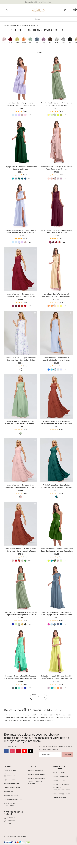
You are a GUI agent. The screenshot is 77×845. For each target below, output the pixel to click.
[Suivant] (44, 697)
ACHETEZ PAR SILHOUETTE (36, 778)
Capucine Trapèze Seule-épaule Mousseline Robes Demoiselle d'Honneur (56, 104)
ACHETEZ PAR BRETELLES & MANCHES (36, 783)
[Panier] (74, 10)
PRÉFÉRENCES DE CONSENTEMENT (9, 804)
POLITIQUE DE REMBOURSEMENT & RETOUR (61, 789)
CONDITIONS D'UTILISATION (13, 800)
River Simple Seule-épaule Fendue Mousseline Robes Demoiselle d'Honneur (56, 359)
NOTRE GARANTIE (9, 780)
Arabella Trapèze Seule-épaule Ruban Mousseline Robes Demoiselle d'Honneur (20, 295)
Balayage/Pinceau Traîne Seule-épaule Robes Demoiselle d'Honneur (21, 168)
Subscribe (67, 755)
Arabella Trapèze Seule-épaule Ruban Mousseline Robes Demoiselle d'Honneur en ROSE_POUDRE (20, 486)
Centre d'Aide (11, 818)
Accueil (6, 25)
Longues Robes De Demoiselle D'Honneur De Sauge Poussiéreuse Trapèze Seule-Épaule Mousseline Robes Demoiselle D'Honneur (21, 613)
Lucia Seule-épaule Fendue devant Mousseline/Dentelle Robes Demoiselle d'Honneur (56, 295)
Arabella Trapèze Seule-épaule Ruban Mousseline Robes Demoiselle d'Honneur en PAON (56, 486)
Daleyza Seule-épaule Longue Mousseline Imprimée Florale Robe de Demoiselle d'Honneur (21, 359)
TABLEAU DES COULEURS (60, 776)
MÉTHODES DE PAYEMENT (12, 788)
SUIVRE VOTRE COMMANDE (61, 794)
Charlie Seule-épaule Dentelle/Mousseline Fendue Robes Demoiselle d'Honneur (21, 231)
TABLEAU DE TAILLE (59, 780)
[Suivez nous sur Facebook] (6, 751)
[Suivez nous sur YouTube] (24, 751)
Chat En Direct (11, 820)
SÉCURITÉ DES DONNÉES (12, 784)
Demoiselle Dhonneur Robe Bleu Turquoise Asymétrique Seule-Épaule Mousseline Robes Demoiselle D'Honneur (20, 677)
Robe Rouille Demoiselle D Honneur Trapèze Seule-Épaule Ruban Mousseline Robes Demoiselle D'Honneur (20, 550)
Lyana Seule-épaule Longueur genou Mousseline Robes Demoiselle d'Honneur (20, 104)
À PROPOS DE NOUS (10, 770)
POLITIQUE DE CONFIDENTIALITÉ (9, 775)
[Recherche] (7, 10)
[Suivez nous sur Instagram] (12, 751)
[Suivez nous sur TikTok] (30, 751)
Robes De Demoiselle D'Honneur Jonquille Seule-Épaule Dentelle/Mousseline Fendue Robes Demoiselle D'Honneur (56, 677)
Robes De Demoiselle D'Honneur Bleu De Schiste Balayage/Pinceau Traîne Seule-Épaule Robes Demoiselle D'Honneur (56, 613)
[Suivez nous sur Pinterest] (18, 751)
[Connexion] (70, 10)
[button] (4, 40)
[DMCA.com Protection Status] (28, 842)
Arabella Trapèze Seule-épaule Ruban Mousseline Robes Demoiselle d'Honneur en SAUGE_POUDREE (20, 422)
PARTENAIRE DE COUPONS (61, 798)
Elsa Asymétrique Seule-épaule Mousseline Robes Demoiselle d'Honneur (56, 168)
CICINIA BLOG (8, 792)
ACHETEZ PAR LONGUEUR (36, 774)
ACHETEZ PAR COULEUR (35, 770)
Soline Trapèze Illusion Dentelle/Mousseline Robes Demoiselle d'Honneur (56, 231)
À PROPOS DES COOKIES (11, 796)
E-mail (9, 823)
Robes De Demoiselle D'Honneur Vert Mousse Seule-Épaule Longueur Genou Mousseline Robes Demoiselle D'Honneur (56, 550)
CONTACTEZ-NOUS (58, 772)
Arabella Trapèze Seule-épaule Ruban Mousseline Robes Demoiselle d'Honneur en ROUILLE (56, 422)
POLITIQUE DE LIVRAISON (61, 784)
